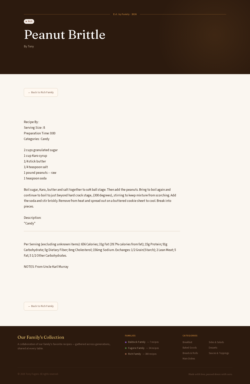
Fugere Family (136, 348)
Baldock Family (137, 342)
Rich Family (134, 354)
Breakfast (187, 342)
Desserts (213, 347)
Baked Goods (190, 347)
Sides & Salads (216, 342)
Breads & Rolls (190, 353)
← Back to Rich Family (41, 92)
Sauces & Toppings (219, 353)
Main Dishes (189, 358)
